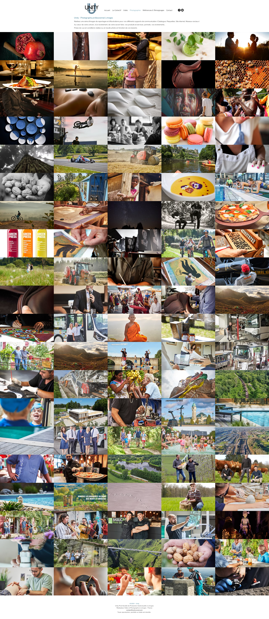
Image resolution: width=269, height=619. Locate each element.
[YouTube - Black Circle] (182, 10)
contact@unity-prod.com (134, 610)
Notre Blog (154, 612)
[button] (27, 46)
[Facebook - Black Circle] (179, 10)
